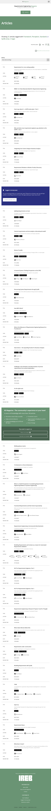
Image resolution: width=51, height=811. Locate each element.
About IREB (25, 787)
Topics (26, 12)
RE (25, 1)
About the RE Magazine (25, 789)
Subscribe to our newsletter (24, 436)
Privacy (25, 807)
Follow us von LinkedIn (25, 432)
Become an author (25, 802)
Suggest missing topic (9, 199)
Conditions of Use (32, 807)
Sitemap (16, 807)
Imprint (20, 807)
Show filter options (34, 44)
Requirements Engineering (25, 6)
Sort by (3, 57)
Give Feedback (25, 798)
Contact (25, 791)
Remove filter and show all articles (43, 50)
